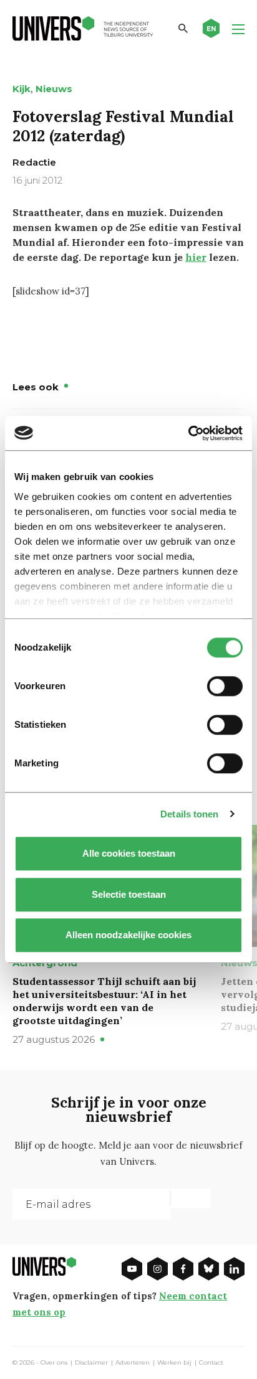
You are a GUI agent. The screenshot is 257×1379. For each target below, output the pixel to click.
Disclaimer (91, 1363)
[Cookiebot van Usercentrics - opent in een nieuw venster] (188, 433)
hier (195, 257)
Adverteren (132, 1363)
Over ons (54, 1363)
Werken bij (174, 1363)
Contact (211, 1363)
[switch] (225, 686)
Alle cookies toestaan (128, 853)
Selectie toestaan (129, 894)
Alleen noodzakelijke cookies (128, 935)
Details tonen (189, 814)
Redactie (34, 162)
